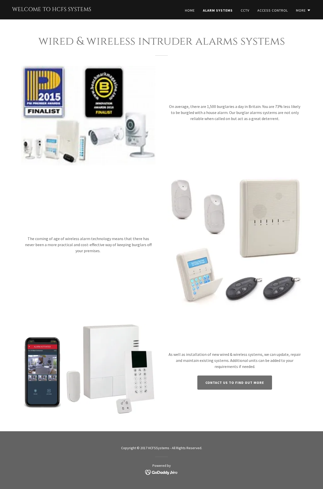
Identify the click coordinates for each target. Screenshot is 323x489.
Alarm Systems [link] (218, 10)
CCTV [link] (245, 10)
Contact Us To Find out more (234, 382)
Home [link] (190, 10)
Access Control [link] (272, 10)
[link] (51, 9)
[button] (303, 10)
